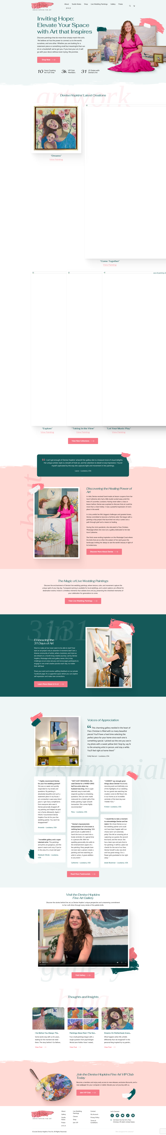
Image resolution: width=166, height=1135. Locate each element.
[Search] (130, 6)
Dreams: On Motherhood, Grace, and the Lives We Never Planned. (117, 1035)
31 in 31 (68, 8)
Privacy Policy (95, 1118)
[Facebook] (117, 1115)
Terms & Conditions (94, 1122)
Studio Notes (76, 4)
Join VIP (75, 1123)
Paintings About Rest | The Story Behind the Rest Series (83, 1035)
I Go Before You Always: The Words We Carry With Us (46, 1035)
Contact (93, 1111)
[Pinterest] (133, 1115)
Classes (75, 1117)
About (66, 4)
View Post (38, 1047)
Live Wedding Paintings (99, 4)
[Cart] (134, 6)
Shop (86, 4)
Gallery (113, 4)
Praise (120, 4)
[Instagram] (112, 1115)
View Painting (56, 159)
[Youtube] (122, 1115)
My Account (94, 1114)
